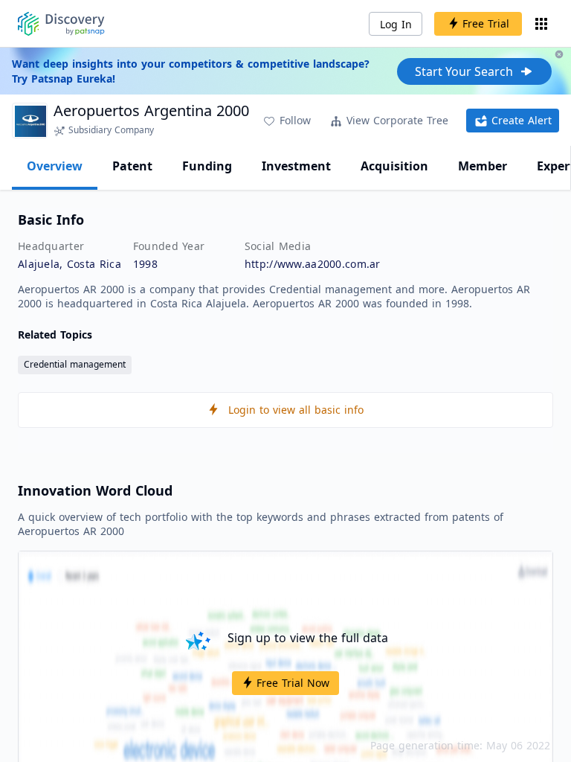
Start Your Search (464, 71)
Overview (55, 166)
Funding (207, 166)
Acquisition (394, 166)
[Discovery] (61, 24)
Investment (296, 166)
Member (482, 166)
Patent (132, 166)
